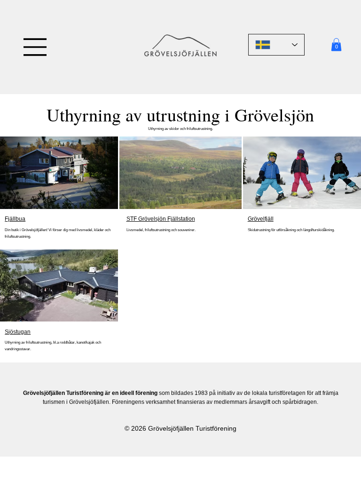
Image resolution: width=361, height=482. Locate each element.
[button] (336, 44)
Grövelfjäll (261, 219)
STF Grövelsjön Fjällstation (160, 219)
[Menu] (35, 47)
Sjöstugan (18, 332)
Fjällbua (15, 219)
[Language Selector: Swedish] (276, 45)
